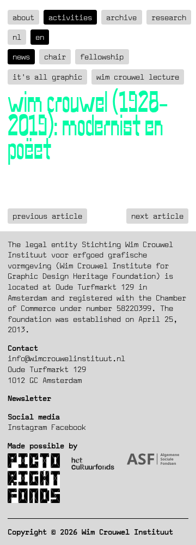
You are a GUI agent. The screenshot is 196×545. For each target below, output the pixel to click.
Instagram (27, 427)
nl (17, 36)
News (21, 56)
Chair (55, 56)
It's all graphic (47, 76)
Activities (70, 17)
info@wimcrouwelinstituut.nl (66, 358)
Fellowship (102, 56)
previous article (47, 215)
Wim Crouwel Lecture (137, 76)
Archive (121, 17)
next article (157, 215)
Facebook (68, 427)
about (23, 17)
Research (168, 17)
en (39, 36)
